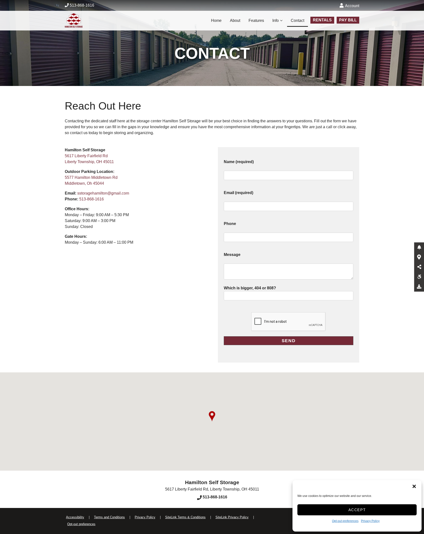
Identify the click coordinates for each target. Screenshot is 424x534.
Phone (230, 224)
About (235, 20)
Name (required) (239, 162)
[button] (414, 486)
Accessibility (75, 517)
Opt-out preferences (345, 521)
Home (216, 20)
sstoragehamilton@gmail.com (103, 193)
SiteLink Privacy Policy (232, 517)
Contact (297, 20)
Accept (357, 510)
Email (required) (238, 193)
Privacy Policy (370, 521)
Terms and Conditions (109, 517)
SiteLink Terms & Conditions (185, 517)
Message (232, 255)
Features (256, 20)
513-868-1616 (81, 5)
